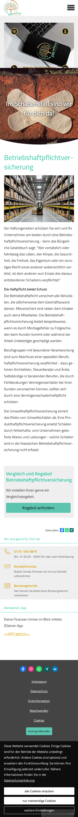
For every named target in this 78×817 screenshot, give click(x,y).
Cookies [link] (39, 720)
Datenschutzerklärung (19, 780)
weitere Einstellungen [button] (39, 810)
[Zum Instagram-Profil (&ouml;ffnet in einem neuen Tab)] (31, 669)
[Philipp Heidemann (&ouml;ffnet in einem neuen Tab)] (47, 669)
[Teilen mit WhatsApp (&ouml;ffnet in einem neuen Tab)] (67, 530)
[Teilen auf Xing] (72, 530)
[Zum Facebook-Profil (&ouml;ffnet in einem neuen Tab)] (23, 669)
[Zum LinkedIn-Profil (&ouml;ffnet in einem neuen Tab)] (55, 669)
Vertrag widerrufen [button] (39, 731)
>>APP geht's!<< (16, 634)
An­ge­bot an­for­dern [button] (38, 508)
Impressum (39, 681)
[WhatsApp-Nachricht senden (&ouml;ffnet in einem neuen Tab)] (39, 669)
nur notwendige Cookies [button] (39, 800)
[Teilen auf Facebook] (62, 530)
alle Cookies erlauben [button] (39, 791)
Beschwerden (39, 710)
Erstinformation (39, 700)
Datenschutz (39, 691)
